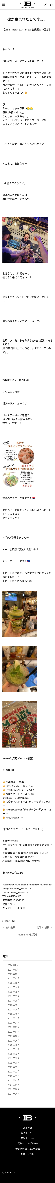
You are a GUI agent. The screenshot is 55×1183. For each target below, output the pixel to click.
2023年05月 (14, 1005)
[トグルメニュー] (3, 4)
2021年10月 (14, 1089)
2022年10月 (14, 1036)
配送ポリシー (27, 1138)
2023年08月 (14, 992)
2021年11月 (14, 1085)
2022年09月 (14, 1040)
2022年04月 (14, 1062)
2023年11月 (14, 978)
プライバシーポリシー (27, 1143)
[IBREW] (27, 5)
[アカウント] (45, 4)
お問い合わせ (27, 1154)
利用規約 (27, 1128)
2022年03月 (14, 1067)
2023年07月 (14, 996)
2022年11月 (14, 1031)
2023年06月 (14, 1000)
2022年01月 (14, 1076)
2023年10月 (14, 983)
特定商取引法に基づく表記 (27, 1148)
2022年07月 (14, 1049)
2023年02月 (14, 1018)
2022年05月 (14, 1058)
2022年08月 (14, 1045)
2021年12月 (14, 1080)
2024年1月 (13, 969)
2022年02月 (14, 1071)
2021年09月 (14, 1093)
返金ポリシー (27, 1133)
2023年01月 (14, 1022)
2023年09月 (14, 987)
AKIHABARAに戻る (27, 934)
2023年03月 (14, 1014)
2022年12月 (14, 1027)
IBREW (12, 1172)
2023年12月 (14, 974)
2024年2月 (13, 965)
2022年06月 (14, 1054)
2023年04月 (14, 1009)
